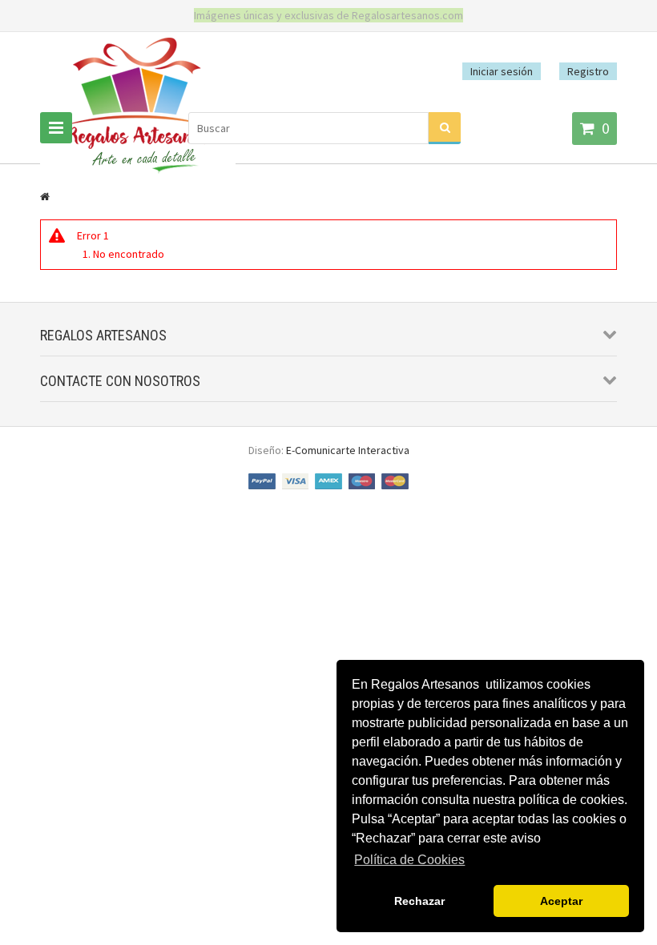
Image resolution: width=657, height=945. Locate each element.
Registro (588, 71)
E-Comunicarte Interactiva (347, 450)
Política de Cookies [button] (409, 860)
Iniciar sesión (501, 71)
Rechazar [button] (419, 901)
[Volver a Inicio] (45, 196)
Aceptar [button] (561, 901)
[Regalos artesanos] (138, 172)
